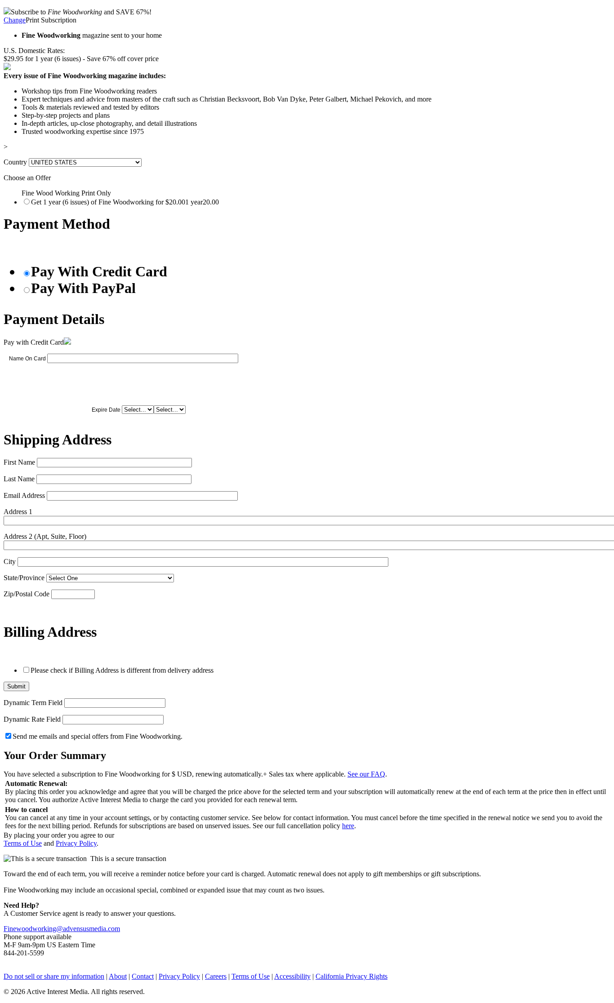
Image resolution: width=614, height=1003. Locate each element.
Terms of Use (23, 843)
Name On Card (27, 358)
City (10, 561)
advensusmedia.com (91, 928)
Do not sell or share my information (54, 976)
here (348, 826)
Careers (216, 976)
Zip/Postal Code (26, 594)
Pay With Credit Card (99, 271)
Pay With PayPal (83, 288)
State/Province (24, 577)
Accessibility (292, 976)
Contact (143, 976)
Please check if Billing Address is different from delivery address (122, 670)
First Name (19, 462)
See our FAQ (366, 774)
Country (15, 162)
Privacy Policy (76, 843)
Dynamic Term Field (33, 702)
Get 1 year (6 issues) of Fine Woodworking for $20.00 (125, 202)
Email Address (24, 495)
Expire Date (106, 410)
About (118, 976)
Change (15, 20)
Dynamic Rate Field (32, 719)
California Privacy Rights (351, 976)
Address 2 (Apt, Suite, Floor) (45, 536)
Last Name (19, 479)
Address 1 (18, 511)
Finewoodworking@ (33, 928)
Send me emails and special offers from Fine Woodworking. (97, 736)
